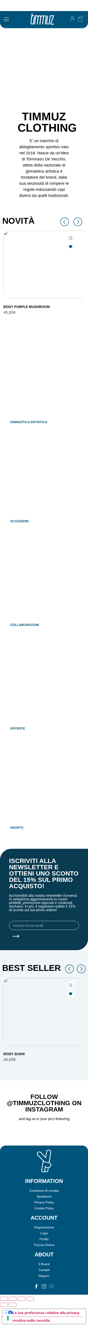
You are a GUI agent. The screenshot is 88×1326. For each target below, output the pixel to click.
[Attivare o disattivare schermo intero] (12, 1299)
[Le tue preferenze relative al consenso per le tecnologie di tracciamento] (8, 1318)
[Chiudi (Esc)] (30, 1299)
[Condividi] (21, 1299)
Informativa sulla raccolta (28, 1320)
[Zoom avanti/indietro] (4, 1299)
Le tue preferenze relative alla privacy (46, 1312)
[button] (6, 19)
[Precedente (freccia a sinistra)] (4, 1305)
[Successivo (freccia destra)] (12, 1305)
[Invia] (16, 936)
